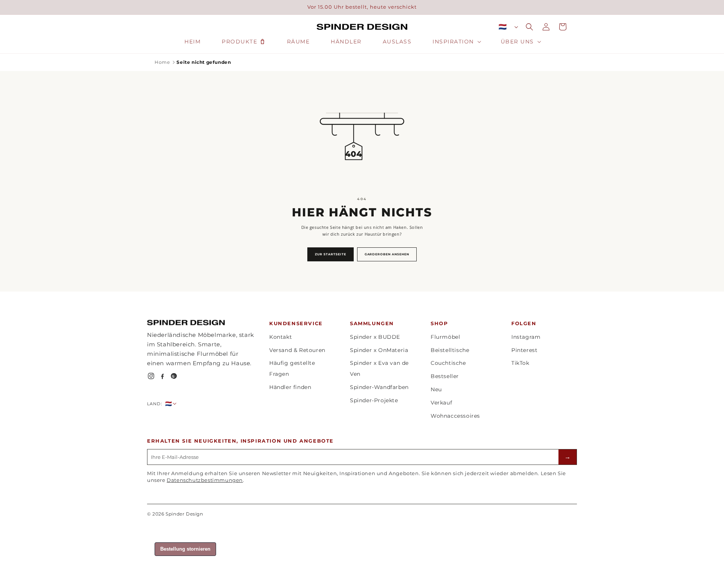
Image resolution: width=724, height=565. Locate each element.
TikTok (520, 363)
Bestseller (445, 376)
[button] (456, 41)
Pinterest (524, 350)
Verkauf (441, 402)
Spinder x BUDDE (375, 336)
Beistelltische (450, 350)
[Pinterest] (174, 376)
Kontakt (280, 336)
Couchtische (448, 363)
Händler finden (290, 387)
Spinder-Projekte (374, 400)
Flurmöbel (445, 336)
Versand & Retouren (297, 350)
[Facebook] (162, 376)
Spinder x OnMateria (379, 350)
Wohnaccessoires (455, 415)
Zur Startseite (330, 254)
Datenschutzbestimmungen (205, 480)
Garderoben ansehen (387, 254)
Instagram (525, 336)
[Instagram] (151, 376)
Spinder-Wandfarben (379, 387)
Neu (436, 389)
